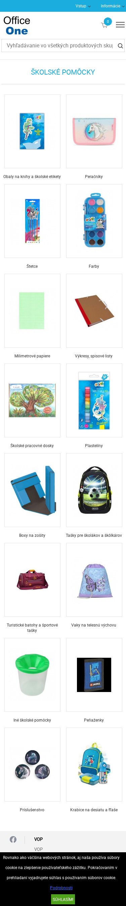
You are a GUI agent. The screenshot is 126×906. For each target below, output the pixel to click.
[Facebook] (13, 840)
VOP (38, 849)
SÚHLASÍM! (63, 899)
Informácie (110, 5)
